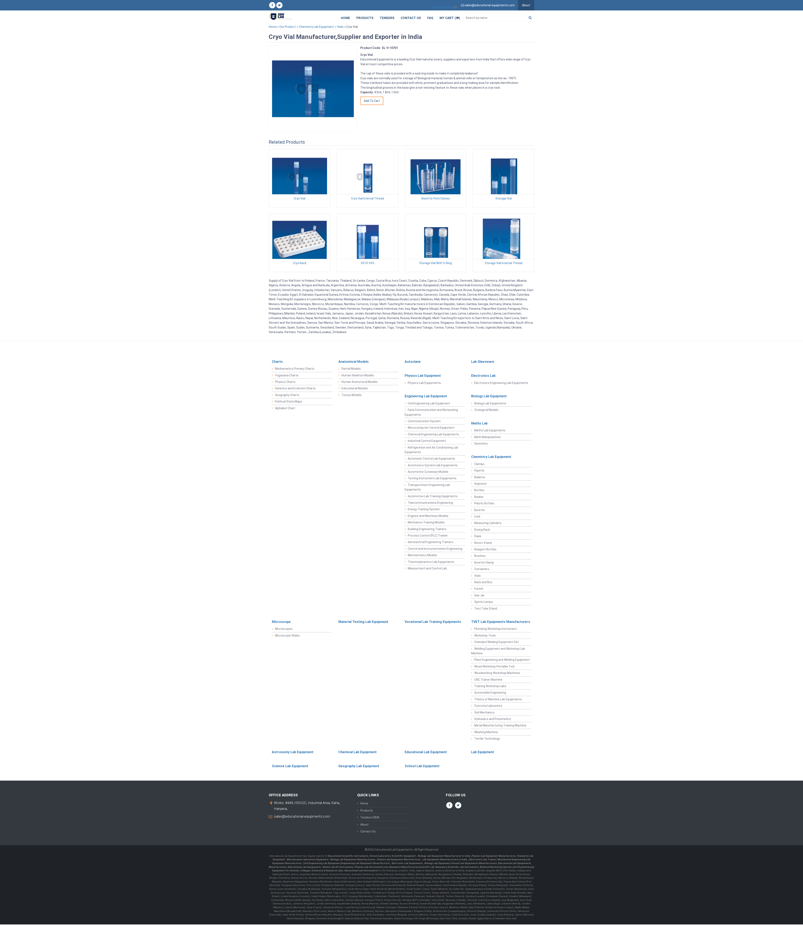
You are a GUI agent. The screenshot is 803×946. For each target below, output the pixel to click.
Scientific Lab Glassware (432, 867)
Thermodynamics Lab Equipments (431, 562)
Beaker (479, 497)
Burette (479, 510)
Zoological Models (486, 410)
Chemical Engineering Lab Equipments (433, 434)
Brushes (480, 555)
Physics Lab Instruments (369, 867)
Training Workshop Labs (490, 686)
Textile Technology (487, 738)
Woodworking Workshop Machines (497, 673)
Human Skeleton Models (357, 375)
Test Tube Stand (485, 608)
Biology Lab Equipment (489, 396)
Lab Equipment (482, 752)
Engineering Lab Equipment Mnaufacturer (365, 863)
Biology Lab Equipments (490, 403)
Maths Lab (479, 423)
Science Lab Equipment (290, 766)
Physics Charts (285, 382)
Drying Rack (482, 529)
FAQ (430, 18)
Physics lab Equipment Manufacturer (399, 859)
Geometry (481, 443)
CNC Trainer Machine (488, 679)
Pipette (479, 470)
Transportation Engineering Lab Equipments (427, 487)
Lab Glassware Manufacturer (401, 867)
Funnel (478, 588)
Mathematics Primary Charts (294, 368)
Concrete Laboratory (488, 705)
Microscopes (284, 628)
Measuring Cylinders (487, 523)
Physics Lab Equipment (423, 376)
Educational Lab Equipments (304, 867)
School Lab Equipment (422, 766)
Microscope (281, 622)
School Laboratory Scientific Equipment (393, 856)
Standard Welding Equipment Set (496, 642)
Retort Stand (483, 543)
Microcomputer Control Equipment (431, 427)
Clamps (479, 464)
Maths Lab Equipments (489, 430)
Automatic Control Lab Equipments (431, 458)
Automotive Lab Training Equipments (433, 496)
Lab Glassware (482, 362)
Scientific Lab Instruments (463, 867)
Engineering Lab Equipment (426, 396)
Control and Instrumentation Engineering (435, 548)
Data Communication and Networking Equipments (431, 412)
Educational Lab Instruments (361, 870)
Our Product (287, 26)
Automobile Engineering (490, 692)
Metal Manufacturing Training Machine (500, 725)
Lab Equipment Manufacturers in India (445, 859)
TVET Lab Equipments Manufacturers (500, 622)
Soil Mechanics (484, 712)
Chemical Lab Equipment (357, 752)
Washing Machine (486, 732)
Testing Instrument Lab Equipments (432, 478)
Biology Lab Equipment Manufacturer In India (444, 856)
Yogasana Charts (286, 375)
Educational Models (354, 388)
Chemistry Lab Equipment (316, 26)
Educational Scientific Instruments (348, 856)
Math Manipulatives (487, 437)
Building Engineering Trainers (427, 529)
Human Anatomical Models (359, 382)
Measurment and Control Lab (427, 568)
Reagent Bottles (485, 549)
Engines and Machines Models (428, 516)
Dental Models (351, 368)
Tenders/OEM (369, 817)
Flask (477, 536)
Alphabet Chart (285, 408)
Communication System (424, 421)
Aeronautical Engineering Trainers (430, 542)
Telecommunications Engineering (430, 502)
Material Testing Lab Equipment (363, 622)
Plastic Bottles (484, 503)
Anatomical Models (353, 362)
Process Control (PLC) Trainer (428, 535)
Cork (477, 516)
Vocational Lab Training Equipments (433, 622)
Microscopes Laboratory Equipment (308, 859)
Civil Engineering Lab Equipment (429, 403)
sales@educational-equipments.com (302, 816)
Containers (481, 569)
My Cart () (450, 18)
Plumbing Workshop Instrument (495, 628)
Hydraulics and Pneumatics (492, 719)
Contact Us (411, 18)
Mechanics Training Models (426, 522)
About (526, 5)
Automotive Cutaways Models (428, 471)
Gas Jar (479, 595)
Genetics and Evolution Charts (295, 388)
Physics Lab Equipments (424, 383)
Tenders (387, 18)
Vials (340, 26)
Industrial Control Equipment (427, 440)
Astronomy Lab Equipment (292, 752)
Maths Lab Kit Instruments (338, 867)
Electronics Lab (483, 376)
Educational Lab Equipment (426, 752)
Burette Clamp (484, 562)
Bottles (479, 490)
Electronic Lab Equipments (407, 863)
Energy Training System (424, 509)
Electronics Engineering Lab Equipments (501, 383)
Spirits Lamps (483, 601)
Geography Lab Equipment (358, 766)
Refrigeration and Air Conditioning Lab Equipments (431, 450)
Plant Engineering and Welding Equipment (502, 659)
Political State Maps (288, 401)
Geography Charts (287, 395)
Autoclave (413, 362)
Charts (277, 362)
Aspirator (480, 483)
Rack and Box (483, 582)
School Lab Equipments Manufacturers (474, 863)
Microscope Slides (287, 635)
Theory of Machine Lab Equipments (498, 699)
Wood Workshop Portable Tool (494, 666)
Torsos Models (351, 395)
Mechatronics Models (422, 555)
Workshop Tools (485, 635)
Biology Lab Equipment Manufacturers (353, 859)
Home (345, 18)
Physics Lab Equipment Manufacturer (493, 856)
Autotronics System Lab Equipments (433, 465)
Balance (479, 477)
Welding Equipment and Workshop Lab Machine (498, 651)
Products (364, 18)
